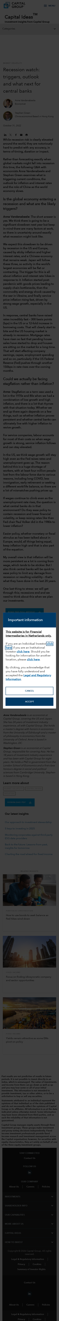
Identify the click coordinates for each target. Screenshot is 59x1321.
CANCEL (29, 691)
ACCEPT (29, 702)
